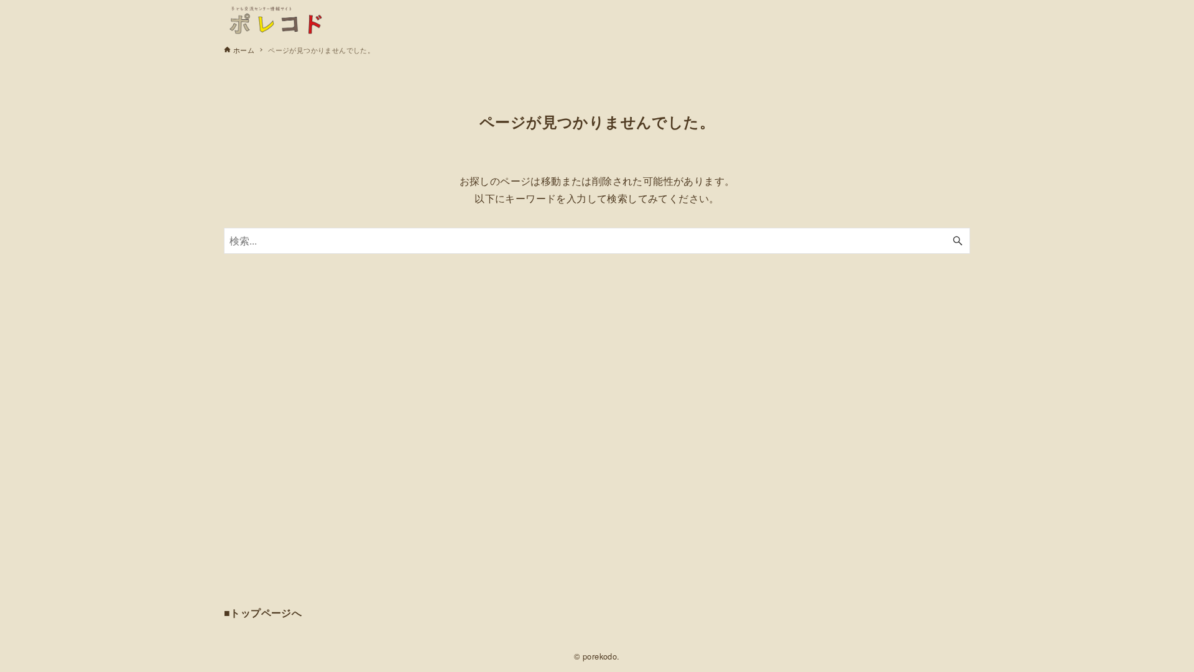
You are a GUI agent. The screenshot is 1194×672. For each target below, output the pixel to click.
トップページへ (266, 612)
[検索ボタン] (957, 241)
